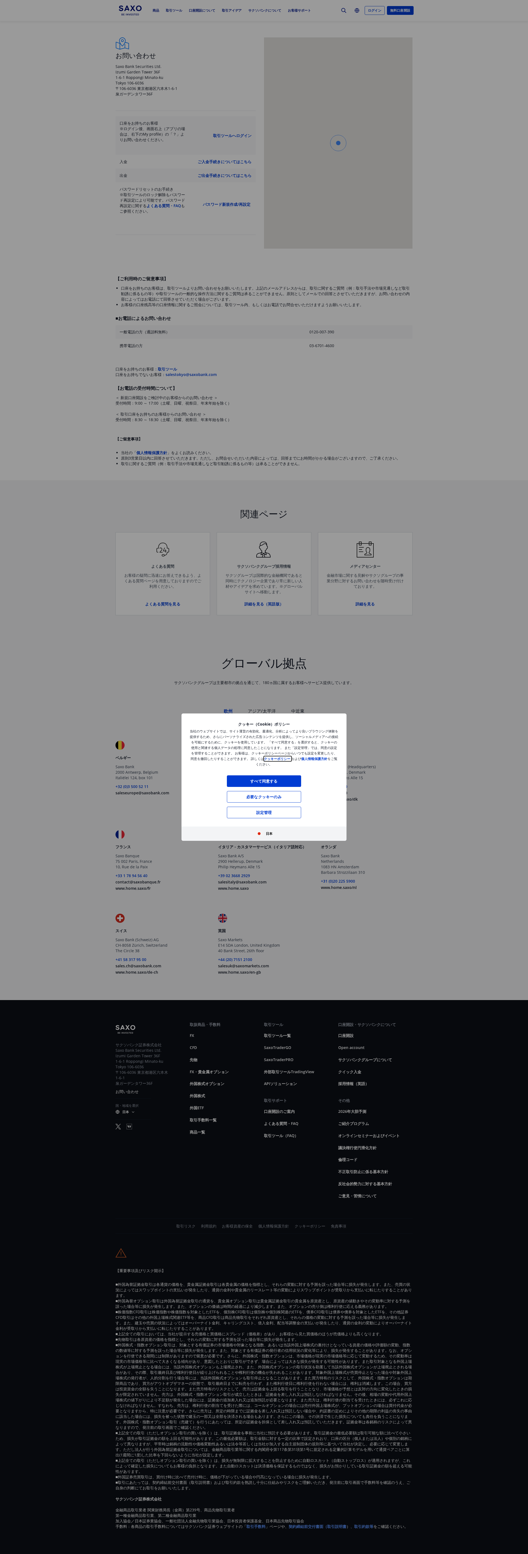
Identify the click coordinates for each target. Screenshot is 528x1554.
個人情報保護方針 (314, 758)
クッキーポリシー (277, 758)
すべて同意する (263, 781)
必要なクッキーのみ (264, 796)
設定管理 (264, 812)
